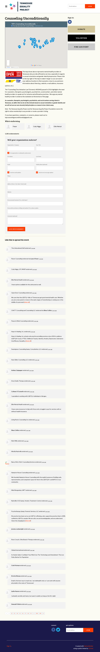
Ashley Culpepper (17, 370)
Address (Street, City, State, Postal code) (16, 184)
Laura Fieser (35, 259)
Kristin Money (16, 576)
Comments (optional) (12, 216)
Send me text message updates (46, 172)
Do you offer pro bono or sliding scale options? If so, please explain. (23, 208)
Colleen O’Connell (17, 391)
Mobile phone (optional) (41, 164)
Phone (8, 176)
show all (26, 302)
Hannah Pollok (16, 604)
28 (37, 613)
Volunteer (81, 38)
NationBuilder (88, 646)
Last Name (38, 156)
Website (9, 192)
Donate (81, 29)
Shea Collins (48, 310)
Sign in (9, 646)
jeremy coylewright (17, 529)
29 (40, 613)
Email (8, 164)
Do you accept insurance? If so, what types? (17, 200)
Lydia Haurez (15, 591)
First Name (10, 156)
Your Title (38, 145)
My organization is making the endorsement (20, 153)
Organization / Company (13, 145)
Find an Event (81, 47)
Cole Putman (15, 565)
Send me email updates (15, 172)
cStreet (90, 648)
